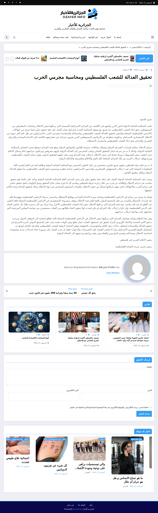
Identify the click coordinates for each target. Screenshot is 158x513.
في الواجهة (93, 37)
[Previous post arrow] (151, 291)
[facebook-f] (20, 2)
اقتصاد (132, 439)
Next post (72, 289)
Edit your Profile (107, 267)
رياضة (18, 439)
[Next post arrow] (7, 291)
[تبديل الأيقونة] (152, 37)
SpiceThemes (77, 509)
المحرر (144, 335)
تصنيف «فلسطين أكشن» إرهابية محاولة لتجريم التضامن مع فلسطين (119, 58)
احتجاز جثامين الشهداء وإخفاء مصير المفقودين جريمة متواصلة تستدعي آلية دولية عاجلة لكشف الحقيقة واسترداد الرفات (131, 339)
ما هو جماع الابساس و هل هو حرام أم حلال (82, 480)
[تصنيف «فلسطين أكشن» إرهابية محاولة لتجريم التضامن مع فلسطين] (79, 321)
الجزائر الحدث (124, 439)
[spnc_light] (7, 37)
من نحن (70, 504)
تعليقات (149, 367)
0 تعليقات (125, 70)
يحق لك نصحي (88, 293)
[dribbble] (12, 2)
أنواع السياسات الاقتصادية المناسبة (73, 58)
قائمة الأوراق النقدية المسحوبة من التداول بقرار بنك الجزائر (123, 474)
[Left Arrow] (12, 59)
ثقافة (48, 37)
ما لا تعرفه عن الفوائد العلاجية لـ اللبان (31, 58)
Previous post (87, 289)
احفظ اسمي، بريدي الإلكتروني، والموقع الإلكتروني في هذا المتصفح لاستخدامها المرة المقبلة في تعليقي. (109, 407)
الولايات (56, 439)
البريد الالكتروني (72, 390)
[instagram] (8, 2)
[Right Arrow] (7, 59)
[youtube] (4, 2)
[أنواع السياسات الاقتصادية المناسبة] (29, 321)
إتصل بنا (117, 37)
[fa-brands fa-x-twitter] (16, 2)
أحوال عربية (106, 37)
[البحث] (14, 37)
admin (44, 335)
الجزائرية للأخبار (79, 24)
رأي (91, 504)
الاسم (150, 390)
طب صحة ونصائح (60, 37)
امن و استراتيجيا (78, 37)
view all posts (113, 273)
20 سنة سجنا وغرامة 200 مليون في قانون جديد (53, 293)
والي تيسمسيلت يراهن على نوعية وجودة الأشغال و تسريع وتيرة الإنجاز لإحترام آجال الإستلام (44, 466)
